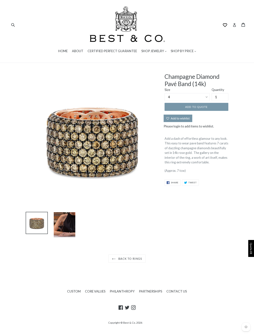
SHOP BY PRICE (182, 51)
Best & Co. (129, 322)
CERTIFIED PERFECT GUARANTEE (112, 51)
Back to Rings (130, 258)
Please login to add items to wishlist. (189, 126)
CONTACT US (176, 291)
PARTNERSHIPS (150, 291)
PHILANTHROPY (122, 291)
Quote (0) (251, 248)
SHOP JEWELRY (153, 51)
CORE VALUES (95, 291)
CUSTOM (74, 291)
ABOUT (77, 51)
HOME (63, 51)
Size (167, 90)
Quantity (218, 90)
